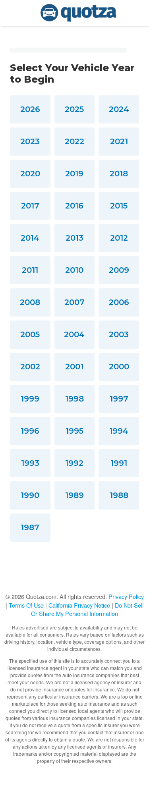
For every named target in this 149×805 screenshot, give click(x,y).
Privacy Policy (126, 596)
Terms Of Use (26, 605)
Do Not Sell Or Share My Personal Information (87, 609)
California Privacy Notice (79, 605)
